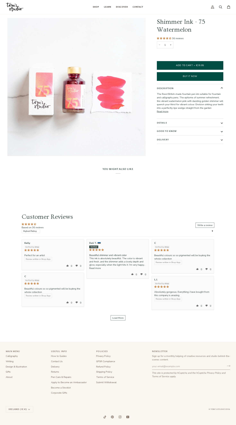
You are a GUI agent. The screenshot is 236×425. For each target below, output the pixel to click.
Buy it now (190, 76)
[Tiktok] (105, 417)
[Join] (227, 366)
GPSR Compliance (105, 361)
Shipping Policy (104, 371)
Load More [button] (118, 317)
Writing (9, 361)
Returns (55, 371)
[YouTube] (127, 417)
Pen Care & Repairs (61, 377)
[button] (95, 7)
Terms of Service (160, 376)
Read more (162, 111)
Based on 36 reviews (33, 227)
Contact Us (57, 361)
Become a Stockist (61, 387)
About (9, 377)
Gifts (8, 371)
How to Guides (59, 356)
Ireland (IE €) (18, 409)
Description (165, 88)
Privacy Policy (214, 372)
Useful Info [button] (59, 351)
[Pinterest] (112, 417)
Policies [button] (102, 351)
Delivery (163, 139)
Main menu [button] (13, 351)
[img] (52, 250)
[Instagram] (120, 417)
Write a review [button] (205, 225)
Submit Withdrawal (106, 382)
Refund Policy (103, 366)
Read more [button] (95, 268)
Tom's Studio (218, 409)
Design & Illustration (16, 366)
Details (162, 123)
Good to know (167, 131)
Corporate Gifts (59, 392)
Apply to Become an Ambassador (69, 382)
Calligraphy (12, 356)
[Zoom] (13, 150)
